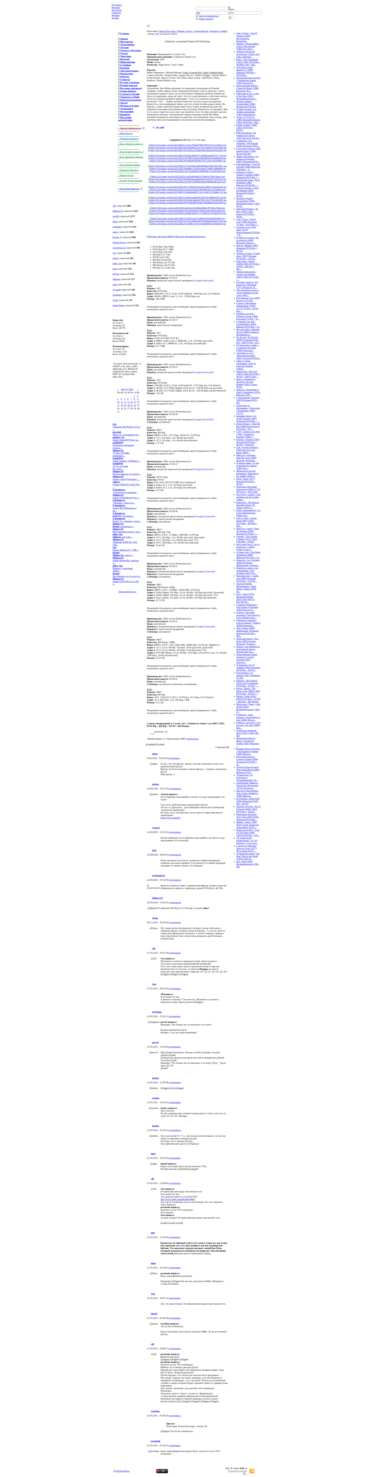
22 (135, 405)
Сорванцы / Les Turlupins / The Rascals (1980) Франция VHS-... (248, 143)
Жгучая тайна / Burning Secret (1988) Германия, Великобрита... (247, 332)
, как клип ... (123, 537)
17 (118, 405)
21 (131, 405)
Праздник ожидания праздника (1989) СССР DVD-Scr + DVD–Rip (248, 489)
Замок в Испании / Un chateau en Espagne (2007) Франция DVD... (248, 159)
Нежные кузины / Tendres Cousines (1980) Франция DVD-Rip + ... (247, 175)
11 (122, 402)
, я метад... (123, 555)
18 (122, 405)
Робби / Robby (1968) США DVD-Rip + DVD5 (246, 127)
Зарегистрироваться (209, 16)
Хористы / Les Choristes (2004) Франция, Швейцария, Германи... (247, 563)
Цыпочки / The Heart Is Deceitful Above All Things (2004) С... (247, 505)
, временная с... (123, 526)
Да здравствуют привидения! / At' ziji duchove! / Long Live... (247, 840)
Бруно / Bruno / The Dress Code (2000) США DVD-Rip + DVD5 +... (248, 691)
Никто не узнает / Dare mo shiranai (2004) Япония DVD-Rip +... (247, 531)
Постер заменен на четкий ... (127, 474)
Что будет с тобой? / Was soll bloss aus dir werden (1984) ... (248, 497)
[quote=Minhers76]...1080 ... (126, 550)
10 (118, 402)
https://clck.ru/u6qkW (170, 818)
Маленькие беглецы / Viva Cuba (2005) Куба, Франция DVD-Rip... (247, 817)
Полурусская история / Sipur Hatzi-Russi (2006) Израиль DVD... (247, 770)
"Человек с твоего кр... (124, 503)
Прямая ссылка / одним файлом (192, 31)
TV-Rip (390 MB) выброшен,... (121, 454)
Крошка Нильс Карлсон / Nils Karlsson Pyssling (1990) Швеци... (248, 751)
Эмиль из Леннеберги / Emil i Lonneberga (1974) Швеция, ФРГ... (248, 392)
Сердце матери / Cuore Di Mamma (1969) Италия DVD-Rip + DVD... (247, 192)
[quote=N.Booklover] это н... (126, 497)
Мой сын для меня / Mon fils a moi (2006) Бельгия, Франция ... (246, 458)
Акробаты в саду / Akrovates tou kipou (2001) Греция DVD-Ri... (248, 356)
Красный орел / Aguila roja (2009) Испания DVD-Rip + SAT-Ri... (247, 578)
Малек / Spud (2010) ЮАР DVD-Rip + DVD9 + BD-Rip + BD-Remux (248, 699)
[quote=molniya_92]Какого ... (127, 461)
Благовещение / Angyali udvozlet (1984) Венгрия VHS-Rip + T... (248, 167)
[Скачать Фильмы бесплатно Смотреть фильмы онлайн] (117, 18)
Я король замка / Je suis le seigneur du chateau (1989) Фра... (247, 466)
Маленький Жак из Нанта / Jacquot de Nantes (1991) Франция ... (247, 742)
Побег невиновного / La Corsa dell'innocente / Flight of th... (248, 513)
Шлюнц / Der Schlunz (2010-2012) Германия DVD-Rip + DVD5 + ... (247, 683)
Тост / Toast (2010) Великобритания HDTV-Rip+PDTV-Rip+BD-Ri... (245, 598)
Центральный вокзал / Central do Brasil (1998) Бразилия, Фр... (247, 88)
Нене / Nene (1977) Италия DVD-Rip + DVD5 (245, 481)
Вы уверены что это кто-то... (127, 576)
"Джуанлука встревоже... (125, 492)
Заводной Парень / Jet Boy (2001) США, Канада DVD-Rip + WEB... (247, 213)
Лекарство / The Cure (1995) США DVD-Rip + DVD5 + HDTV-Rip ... (248, 374)
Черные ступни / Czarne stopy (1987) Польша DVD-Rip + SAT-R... (248, 256)
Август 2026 (127, 389)
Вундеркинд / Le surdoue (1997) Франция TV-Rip (248, 675)
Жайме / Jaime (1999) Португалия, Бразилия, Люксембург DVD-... (247, 825)
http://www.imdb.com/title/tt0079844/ (178, 1199)
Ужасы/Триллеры (167, 31)
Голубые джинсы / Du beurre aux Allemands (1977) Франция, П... (247, 285)
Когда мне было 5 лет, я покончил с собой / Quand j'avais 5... (248, 547)
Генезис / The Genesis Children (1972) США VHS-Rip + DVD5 (246, 539)
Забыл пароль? (206, 19)
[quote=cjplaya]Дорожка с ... (126, 479)
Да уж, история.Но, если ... (120, 467)
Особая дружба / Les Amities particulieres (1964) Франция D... (246, 112)
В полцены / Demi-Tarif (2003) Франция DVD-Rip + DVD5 (247, 801)
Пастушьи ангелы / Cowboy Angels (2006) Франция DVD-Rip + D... (247, 760)
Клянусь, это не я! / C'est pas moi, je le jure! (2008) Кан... (248, 725)
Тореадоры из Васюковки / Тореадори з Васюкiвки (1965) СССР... (248, 409)
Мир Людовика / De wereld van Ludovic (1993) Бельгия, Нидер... (248, 135)
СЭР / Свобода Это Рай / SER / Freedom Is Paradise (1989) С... (248, 434)
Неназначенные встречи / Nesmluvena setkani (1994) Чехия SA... (248, 80)
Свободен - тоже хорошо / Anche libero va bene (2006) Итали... (248, 717)
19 (125, 405)
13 (128, 402)
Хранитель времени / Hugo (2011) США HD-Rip (247, 733)
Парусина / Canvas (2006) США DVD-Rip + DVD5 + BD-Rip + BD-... (248, 265)
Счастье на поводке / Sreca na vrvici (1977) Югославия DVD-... (246, 848)
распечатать (193, 739)
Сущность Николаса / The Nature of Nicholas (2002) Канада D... (247, 607)
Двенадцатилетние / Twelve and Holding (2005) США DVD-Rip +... (247, 276)
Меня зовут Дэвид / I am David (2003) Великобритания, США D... (248, 708)
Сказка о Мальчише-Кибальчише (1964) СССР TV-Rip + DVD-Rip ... (247, 307)
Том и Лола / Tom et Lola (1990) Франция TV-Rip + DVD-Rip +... (247, 222)
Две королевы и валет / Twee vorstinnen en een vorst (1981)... (247, 293)
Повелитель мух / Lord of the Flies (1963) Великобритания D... (247, 96)
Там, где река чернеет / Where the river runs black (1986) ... (247, 450)
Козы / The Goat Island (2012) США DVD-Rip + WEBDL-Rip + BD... (248, 62)
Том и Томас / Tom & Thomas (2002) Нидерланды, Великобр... (246, 37)
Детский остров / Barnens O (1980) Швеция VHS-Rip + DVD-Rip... (246, 71)
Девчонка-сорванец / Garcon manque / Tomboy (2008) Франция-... (248, 623)
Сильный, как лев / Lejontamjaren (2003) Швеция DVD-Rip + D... (248, 324)
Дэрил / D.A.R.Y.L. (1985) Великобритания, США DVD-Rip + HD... (248, 120)
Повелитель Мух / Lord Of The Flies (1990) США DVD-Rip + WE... (248, 833)
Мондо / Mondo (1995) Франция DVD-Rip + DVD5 (247, 248)
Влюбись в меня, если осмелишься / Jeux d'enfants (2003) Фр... (247, 570)
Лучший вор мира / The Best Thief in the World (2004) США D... (248, 856)
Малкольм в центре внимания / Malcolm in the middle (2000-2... (247, 473)
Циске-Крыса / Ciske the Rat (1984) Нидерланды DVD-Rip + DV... (248, 426)
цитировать (174, 758)
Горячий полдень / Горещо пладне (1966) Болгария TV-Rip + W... (247, 316)
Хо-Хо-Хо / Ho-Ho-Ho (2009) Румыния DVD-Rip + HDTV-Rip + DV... (248, 340)
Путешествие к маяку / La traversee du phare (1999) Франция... (247, 348)
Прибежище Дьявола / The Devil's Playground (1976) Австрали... (247, 785)
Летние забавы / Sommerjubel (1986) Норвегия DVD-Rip (246, 104)
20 (128, 405)
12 (125, 402)
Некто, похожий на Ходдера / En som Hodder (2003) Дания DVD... (246, 383)
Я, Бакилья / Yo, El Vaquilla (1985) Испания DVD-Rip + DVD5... (248, 667)
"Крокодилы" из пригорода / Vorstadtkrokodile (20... (247, 778)
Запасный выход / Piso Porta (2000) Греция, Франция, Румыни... (247, 641)
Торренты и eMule (218, 31)
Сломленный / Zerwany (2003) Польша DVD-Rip (247, 400)
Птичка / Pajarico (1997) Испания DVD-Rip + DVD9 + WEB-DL (248, 442)
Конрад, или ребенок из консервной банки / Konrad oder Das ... (248, 649)
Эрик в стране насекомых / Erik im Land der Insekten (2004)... (246, 365)
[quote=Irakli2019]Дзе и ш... (126, 440)
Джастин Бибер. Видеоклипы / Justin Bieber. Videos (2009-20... (246, 587)
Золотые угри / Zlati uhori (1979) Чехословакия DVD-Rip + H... (248, 231)
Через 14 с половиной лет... (126, 435)
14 (131, 402)
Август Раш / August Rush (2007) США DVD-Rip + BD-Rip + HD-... (246, 522)
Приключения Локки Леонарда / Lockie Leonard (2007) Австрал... (246, 658)
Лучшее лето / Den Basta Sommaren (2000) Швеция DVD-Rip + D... (248, 555)
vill (156, 34)
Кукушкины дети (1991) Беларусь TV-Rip (248, 299)
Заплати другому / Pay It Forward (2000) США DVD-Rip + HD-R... (248, 809)
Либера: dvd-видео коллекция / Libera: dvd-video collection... (248, 54)
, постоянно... (123, 516)
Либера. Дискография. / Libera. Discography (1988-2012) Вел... (248, 46)
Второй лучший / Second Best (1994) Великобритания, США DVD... (248, 202)
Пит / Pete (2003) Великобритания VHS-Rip (247, 864)
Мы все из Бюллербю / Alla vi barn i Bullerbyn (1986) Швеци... (247, 793)
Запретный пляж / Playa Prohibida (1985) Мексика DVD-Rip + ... (248, 183)
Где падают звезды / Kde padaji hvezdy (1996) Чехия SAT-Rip (248, 151)
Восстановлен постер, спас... (127, 531)
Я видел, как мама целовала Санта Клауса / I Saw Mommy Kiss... (248, 615)
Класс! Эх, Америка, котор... (127, 521)
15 (135, 402)
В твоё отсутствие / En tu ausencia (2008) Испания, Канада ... (247, 240)
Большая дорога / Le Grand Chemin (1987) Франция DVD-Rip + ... (247, 418)
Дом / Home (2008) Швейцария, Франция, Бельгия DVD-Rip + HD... (247, 632)
